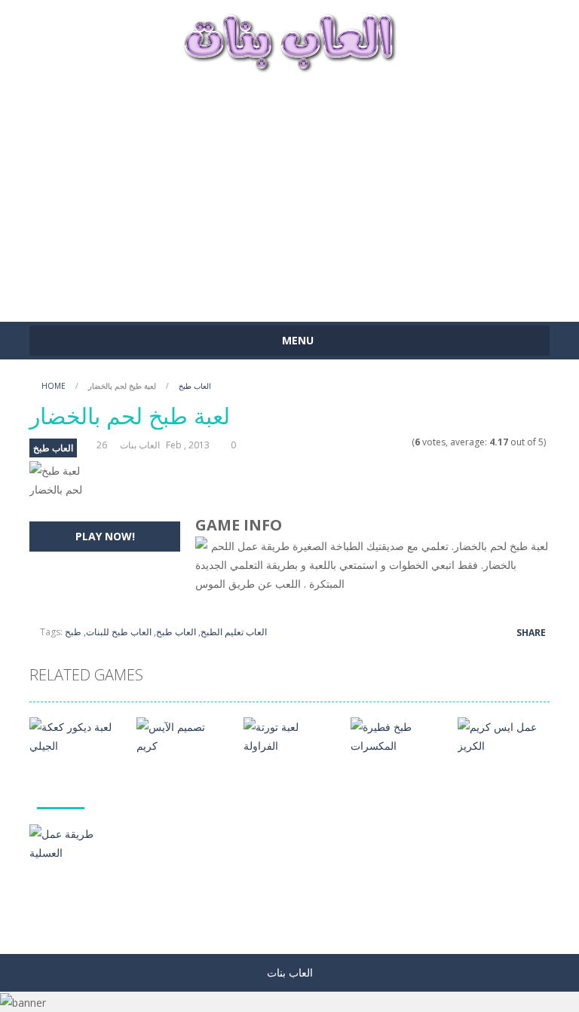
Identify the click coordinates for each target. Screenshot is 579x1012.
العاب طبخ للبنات (119, 631)
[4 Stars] (395, 442)
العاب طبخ (195, 386)
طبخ (73, 631)
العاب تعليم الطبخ (234, 631)
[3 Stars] (385, 442)
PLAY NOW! (105, 536)
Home (53, 386)
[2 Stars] (375, 442)
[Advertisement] (289, 189)
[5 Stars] (404, 442)
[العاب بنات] (289, 41)
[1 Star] (365, 442)
